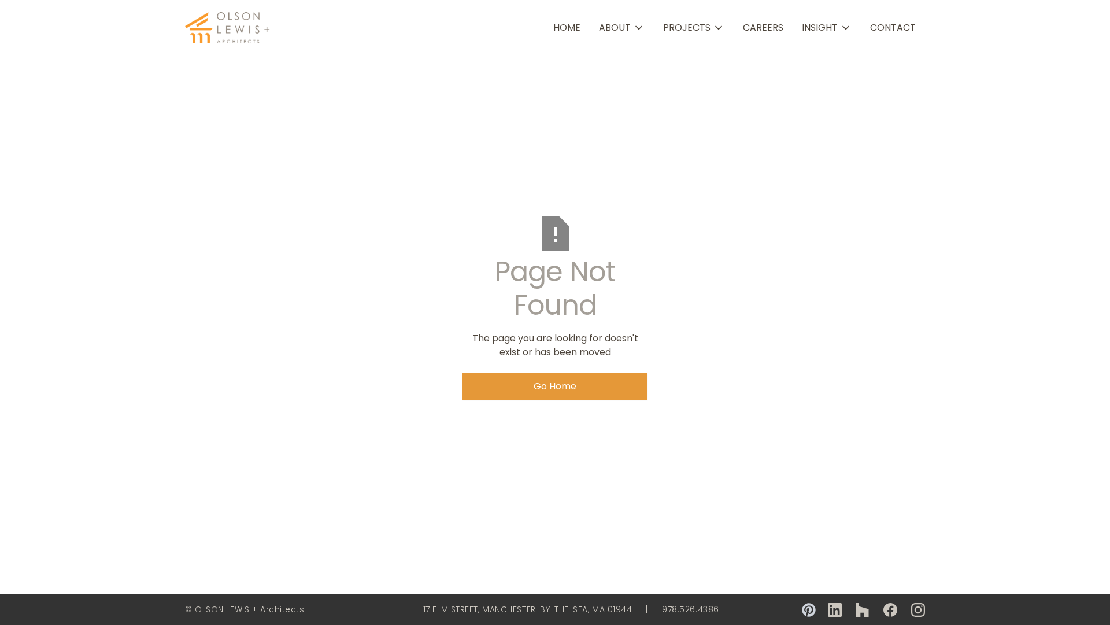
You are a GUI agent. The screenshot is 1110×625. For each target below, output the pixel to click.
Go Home (555, 386)
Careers (763, 27)
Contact (893, 27)
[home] (228, 28)
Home (566, 27)
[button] (622, 28)
